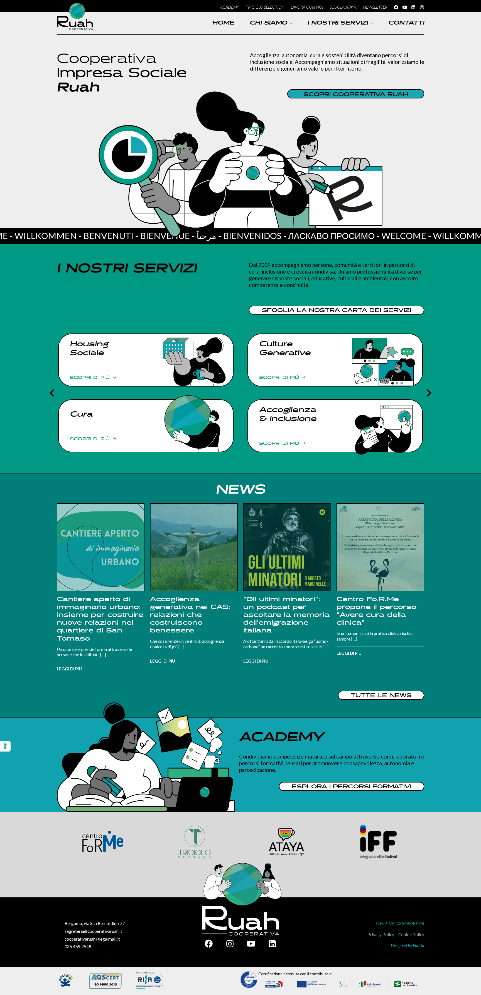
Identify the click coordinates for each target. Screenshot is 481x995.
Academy (229, 6)
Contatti (406, 23)
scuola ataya (343, 6)
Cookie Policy (411, 934)
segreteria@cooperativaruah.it (93, 931)
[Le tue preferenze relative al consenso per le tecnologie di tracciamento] (5, 746)
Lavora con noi (307, 6)
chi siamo (268, 23)
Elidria (418, 945)
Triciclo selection (265, 6)
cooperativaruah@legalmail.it (92, 938)
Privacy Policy (380, 934)
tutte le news (381, 695)
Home (223, 23)
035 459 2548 (78, 946)
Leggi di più (69, 668)
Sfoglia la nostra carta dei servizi (336, 310)
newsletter (375, 6)
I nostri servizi (338, 23)
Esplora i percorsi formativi (351, 786)
